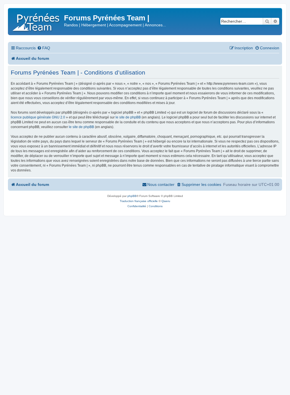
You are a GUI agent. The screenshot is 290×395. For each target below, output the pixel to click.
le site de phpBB (128, 117)
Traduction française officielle (139, 201)
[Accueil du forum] (36, 21)
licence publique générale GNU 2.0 (38, 117)
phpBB (132, 196)
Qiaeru (165, 201)
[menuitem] (43, 48)
